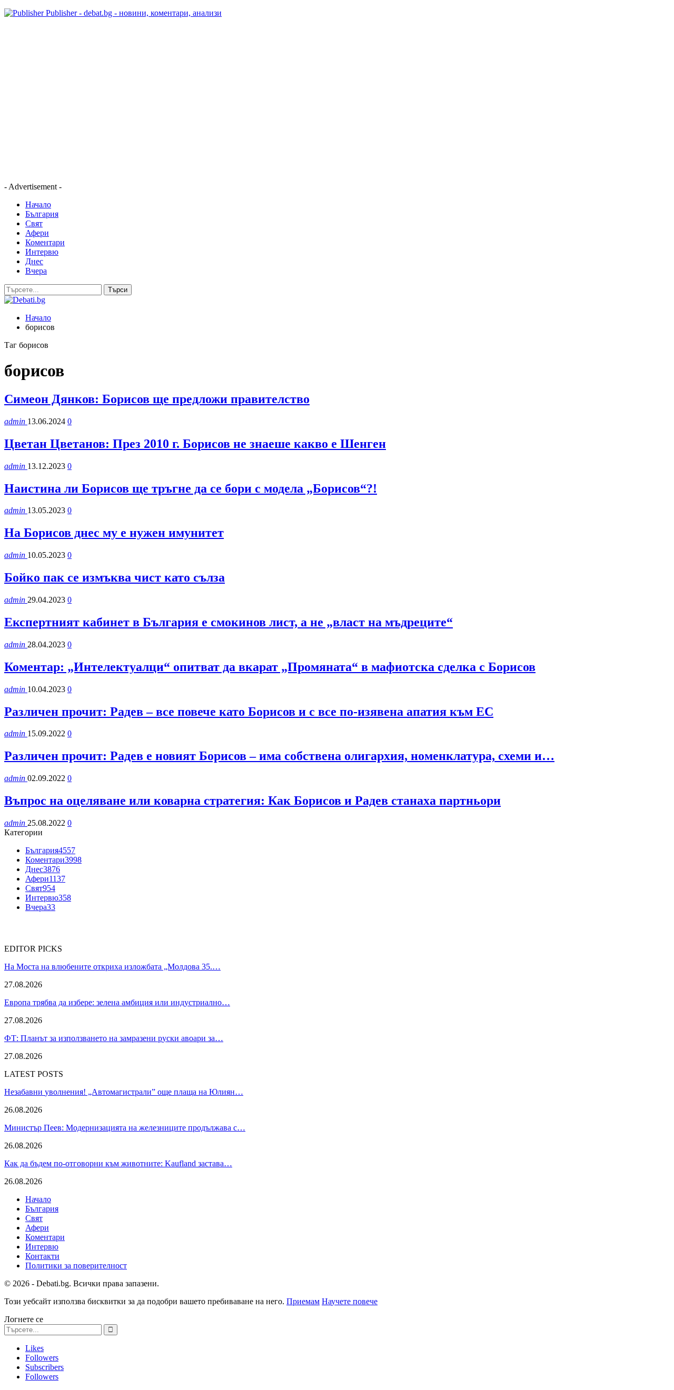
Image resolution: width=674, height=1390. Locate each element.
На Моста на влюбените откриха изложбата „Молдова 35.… (112, 966)
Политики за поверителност (76, 1265)
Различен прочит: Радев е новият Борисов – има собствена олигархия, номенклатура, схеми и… (279, 756)
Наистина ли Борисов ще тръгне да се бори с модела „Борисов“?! (190, 488)
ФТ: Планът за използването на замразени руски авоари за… (113, 1038)
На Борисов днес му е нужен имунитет (114, 532)
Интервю (41, 251)
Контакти (42, 1256)
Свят (34, 223)
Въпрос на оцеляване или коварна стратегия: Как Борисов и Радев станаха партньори (252, 800)
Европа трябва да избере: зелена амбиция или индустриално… (117, 1002)
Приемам (303, 1301)
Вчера (36, 270)
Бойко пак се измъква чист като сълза (114, 577)
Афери (37, 232)
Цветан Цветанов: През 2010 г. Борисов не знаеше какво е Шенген (195, 444)
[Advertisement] (320, 100)
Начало (38, 204)
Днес (34, 261)
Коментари (45, 242)
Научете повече (350, 1301)
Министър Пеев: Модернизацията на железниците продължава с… (124, 1127)
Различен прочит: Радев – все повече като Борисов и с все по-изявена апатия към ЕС (248, 711)
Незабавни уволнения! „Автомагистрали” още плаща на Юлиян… (123, 1091)
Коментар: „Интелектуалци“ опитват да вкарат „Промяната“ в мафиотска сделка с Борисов (270, 667)
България (41, 213)
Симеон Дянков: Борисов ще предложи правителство (157, 399)
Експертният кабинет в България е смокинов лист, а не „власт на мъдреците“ (228, 622)
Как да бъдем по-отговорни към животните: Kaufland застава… (118, 1163)
